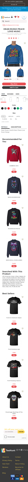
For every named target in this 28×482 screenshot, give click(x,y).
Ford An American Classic (14, 317)
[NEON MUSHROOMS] (14, 185)
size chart (5, 121)
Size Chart (5, 464)
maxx (3, 286)
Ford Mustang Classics (14, 380)
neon (19, 277)
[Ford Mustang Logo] (14, 337)
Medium (10, 116)
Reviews (5, 467)
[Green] (18, 108)
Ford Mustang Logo (14, 349)
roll (19, 286)
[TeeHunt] (5, 17)
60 (16, 286)
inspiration (5, 280)
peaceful (12, 282)
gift (3, 276)
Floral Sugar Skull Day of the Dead (14, 412)
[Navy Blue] (15, 108)
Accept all (14, 4)
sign (20, 280)
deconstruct (6, 285)
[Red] (8, 108)
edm (8, 282)
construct (18, 283)
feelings (4, 283)
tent (9, 279)
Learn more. (19, 1)
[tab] (5, 127)
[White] (11, 108)
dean (9, 283)
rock (23, 280)
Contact (18, 457)
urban (17, 276)
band (12, 279)
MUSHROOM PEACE (14, 228)
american (8, 276)
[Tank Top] (17, 99)
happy (4, 282)
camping (5, 279)
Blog (4, 473)
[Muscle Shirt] (10, 99)
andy (20, 285)
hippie (21, 276)
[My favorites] (15, 16)
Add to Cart (14, 87)
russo (13, 283)
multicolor (14, 277)
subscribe (21, 431)
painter (17, 282)
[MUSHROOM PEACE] (14, 216)
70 (12, 286)
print (17, 285)
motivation (12, 280)
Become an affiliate (19, 468)
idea (7, 286)
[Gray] (5, 108)
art (24, 276)
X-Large (4, 119)
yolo (10, 286)
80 (14, 286)
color (4, 277)
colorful (8, 277)
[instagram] (17, 450)
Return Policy (20, 464)
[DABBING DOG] (14, 153)
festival (22, 279)
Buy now (14, 84)
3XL (16, 119)
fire (17, 280)
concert (17, 279)
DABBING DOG (14, 165)
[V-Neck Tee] (24, 99)
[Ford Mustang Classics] (14, 368)
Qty (10, 79)
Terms (17, 460)
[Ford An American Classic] (14, 305)
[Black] (2, 108)
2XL (11, 119)
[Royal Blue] (21, 108)
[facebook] (21, 450)
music (13, 276)
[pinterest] (19, 450)
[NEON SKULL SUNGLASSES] (14, 248)
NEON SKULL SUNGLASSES (14, 260)
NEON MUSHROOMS (14, 197)
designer (12, 285)
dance (22, 282)
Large (18, 116)
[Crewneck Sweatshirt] (3, 99)
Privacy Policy (7, 460)
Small (3, 116)
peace (23, 277)
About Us (5, 457)
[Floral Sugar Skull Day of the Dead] (14, 400)
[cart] (18, 16)
